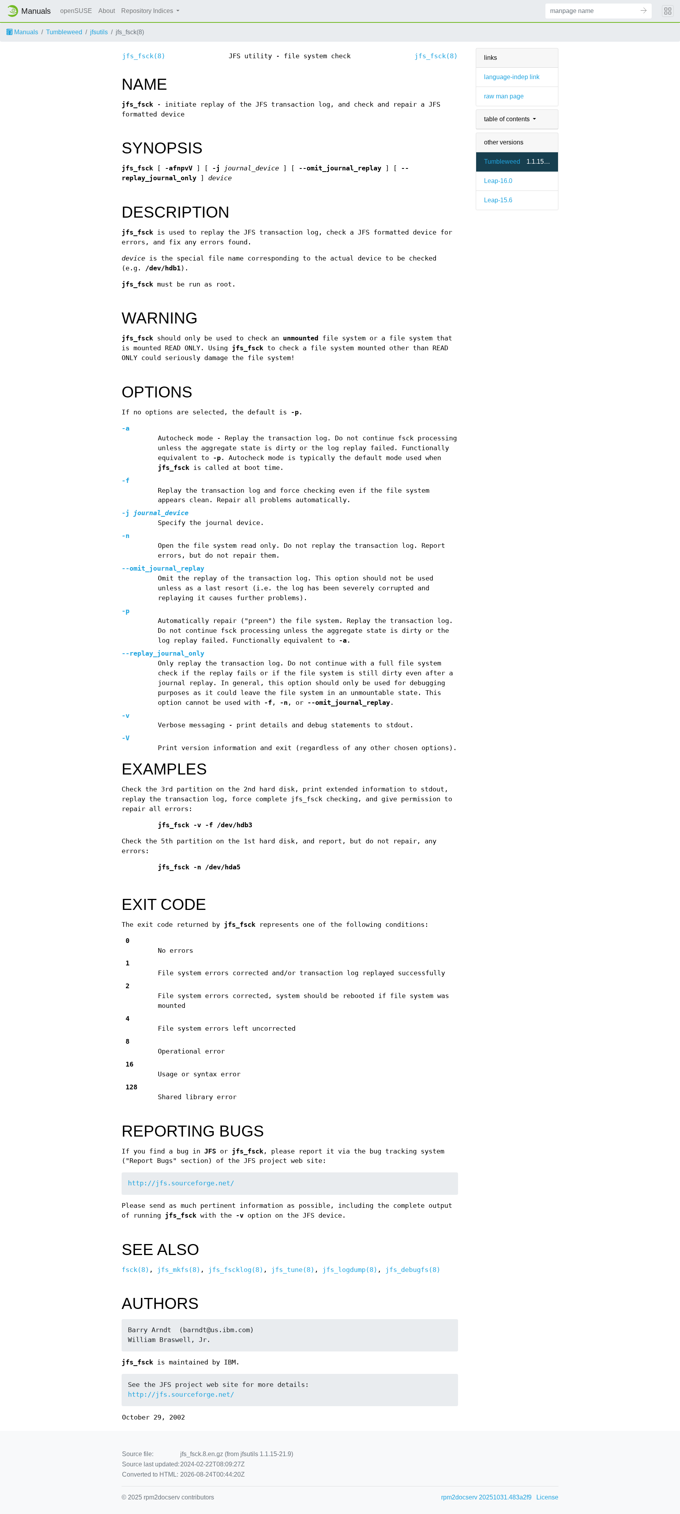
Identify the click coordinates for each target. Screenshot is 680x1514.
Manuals (25, 32)
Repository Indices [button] (148, 10)
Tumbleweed (64, 32)
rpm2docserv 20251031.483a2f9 (486, 1497)
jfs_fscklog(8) (235, 1270)
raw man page (504, 96)
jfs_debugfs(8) (412, 1270)
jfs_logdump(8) (349, 1270)
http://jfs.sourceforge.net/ (181, 1183)
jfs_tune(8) (292, 1270)
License (547, 1497)
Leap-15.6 (498, 200)
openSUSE (76, 10)
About (106, 10)
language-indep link (512, 77)
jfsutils (99, 32)
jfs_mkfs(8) (178, 1270)
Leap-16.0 (498, 180)
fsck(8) (135, 1270)
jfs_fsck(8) (143, 56)
